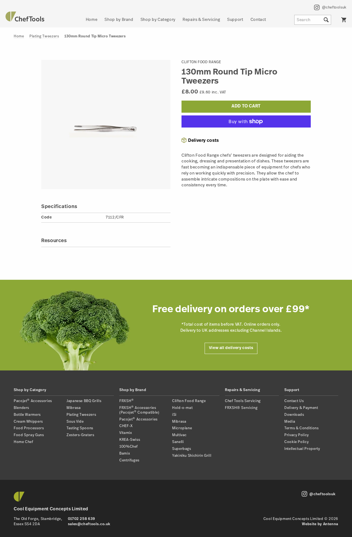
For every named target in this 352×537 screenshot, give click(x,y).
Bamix (124, 453)
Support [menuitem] (235, 20)
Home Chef (23, 442)
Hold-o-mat (182, 408)
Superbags (181, 449)
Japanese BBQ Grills (84, 401)
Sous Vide (75, 421)
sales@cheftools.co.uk (89, 524)
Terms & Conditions (301, 428)
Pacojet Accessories (33, 401)
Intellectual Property (302, 449)
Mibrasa (74, 408)
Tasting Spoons (80, 428)
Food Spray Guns (29, 435)
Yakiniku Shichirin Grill (191, 456)
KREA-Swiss (129, 440)
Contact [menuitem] (258, 20)
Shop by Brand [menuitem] (119, 20)
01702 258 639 (81, 519)
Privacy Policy (296, 435)
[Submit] (326, 20)
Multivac (179, 435)
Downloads (294, 415)
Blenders (21, 408)
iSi (174, 415)
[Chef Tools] (25, 20)
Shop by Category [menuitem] (158, 20)
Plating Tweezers (44, 36)
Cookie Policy (296, 442)
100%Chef (128, 447)
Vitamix (125, 433)
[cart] (344, 20)
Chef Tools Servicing (243, 401)
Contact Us (294, 401)
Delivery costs (203, 141)
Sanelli (178, 442)
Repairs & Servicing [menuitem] (201, 20)
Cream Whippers (28, 421)
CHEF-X (126, 426)
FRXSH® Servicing (241, 408)
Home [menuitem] (92, 20)
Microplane (182, 428)
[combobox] (312, 20)
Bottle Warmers (27, 415)
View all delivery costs (231, 348)
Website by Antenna (320, 524)
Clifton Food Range (189, 401)
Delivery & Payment (301, 408)
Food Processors (29, 428)
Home (19, 36)
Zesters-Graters (80, 435)
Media (289, 421)
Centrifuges (129, 460)
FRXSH (126, 401)
